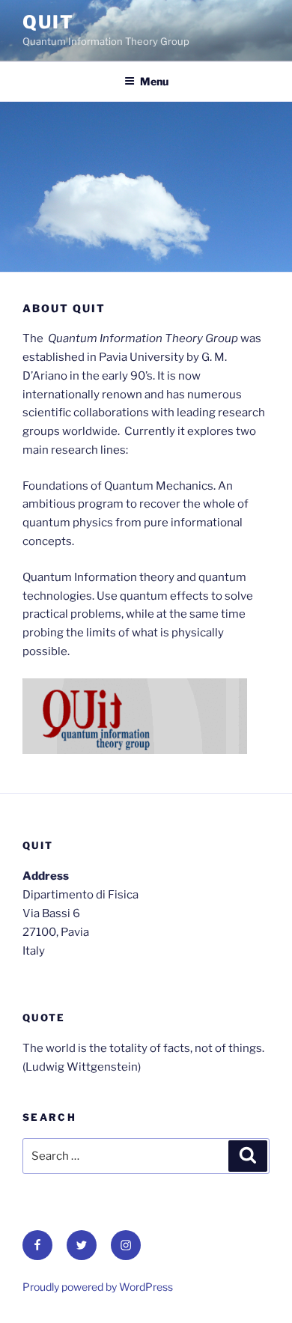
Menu (154, 81)
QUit (48, 22)
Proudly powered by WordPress (97, 1286)
